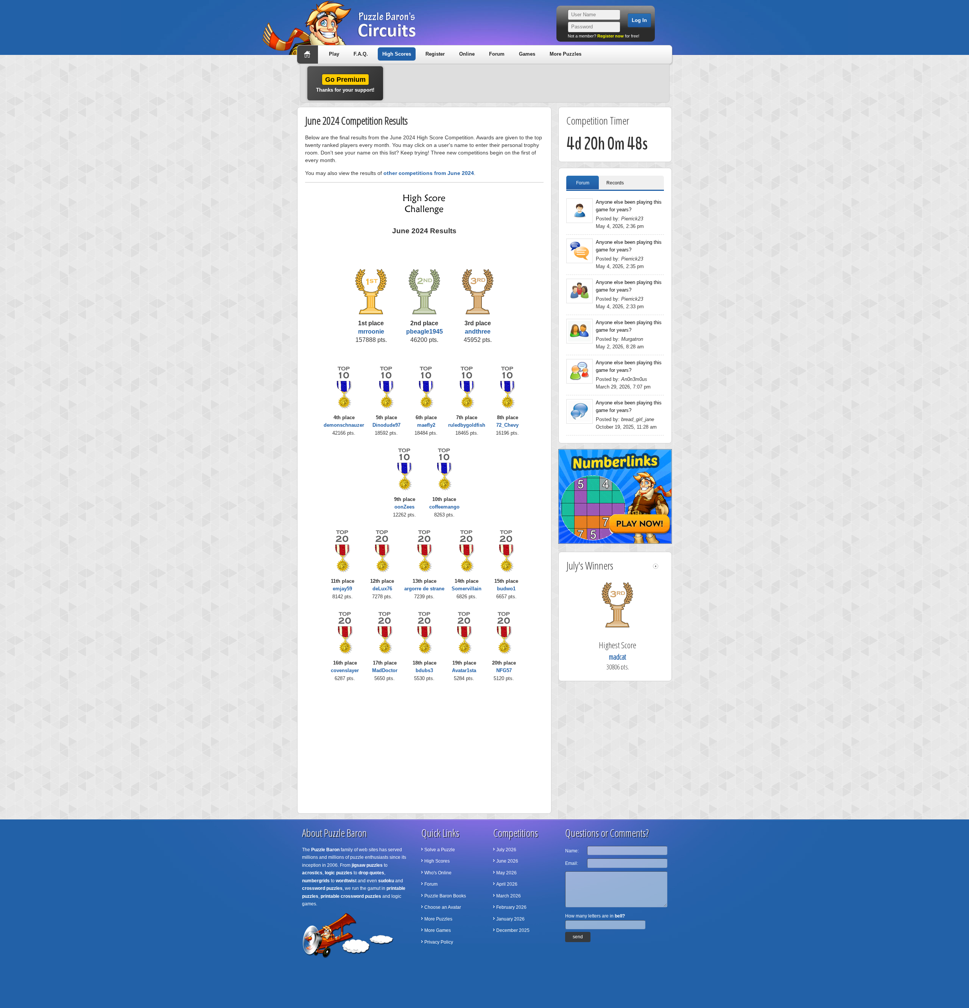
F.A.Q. (361, 54)
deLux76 (382, 588)
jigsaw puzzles (367, 865)
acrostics (312, 872)
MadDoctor (384, 670)
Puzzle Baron (325, 849)
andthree (478, 331)
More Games (437, 930)
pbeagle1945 (424, 331)
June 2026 (507, 861)
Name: (572, 851)
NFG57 (504, 670)
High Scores (396, 54)
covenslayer (345, 670)
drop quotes (371, 872)
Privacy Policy (438, 942)
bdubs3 (424, 670)
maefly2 (426, 425)
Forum (497, 54)
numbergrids (316, 880)
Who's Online (438, 872)
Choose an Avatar (442, 907)
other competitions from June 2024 (428, 173)
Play (334, 54)
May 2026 (506, 872)
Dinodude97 (386, 425)
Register (435, 54)
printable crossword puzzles (351, 896)
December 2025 (513, 930)
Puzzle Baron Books (445, 896)
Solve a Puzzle (439, 849)
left (655, 566)
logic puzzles (338, 872)
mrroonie (371, 331)
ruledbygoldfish (466, 425)
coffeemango (444, 507)
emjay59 (342, 588)
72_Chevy (507, 425)
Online (467, 54)
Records (615, 183)
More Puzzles (565, 54)
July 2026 (506, 849)
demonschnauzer (344, 425)
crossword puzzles (322, 888)
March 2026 (508, 896)
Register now (610, 36)
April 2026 (506, 884)
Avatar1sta (464, 670)
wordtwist (346, 880)
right (661, 566)
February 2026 (511, 907)
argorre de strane (424, 588)
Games (527, 54)
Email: (571, 863)
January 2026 (510, 919)
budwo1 (506, 588)
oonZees (404, 507)
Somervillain (466, 588)
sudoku (386, 880)
